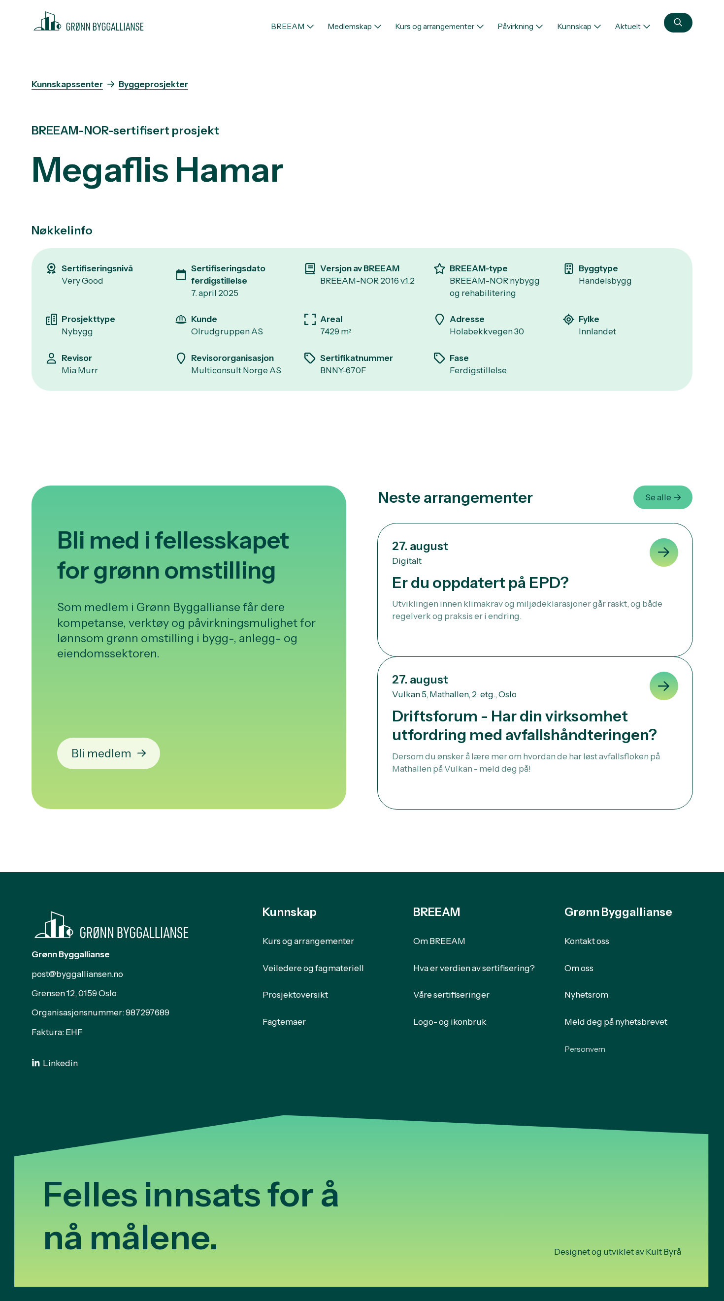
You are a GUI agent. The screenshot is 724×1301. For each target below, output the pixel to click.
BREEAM (287, 26)
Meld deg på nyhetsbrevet (615, 1021)
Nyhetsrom (586, 994)
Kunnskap (574, 26)
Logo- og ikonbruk (450, 1021)
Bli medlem (101, 753)
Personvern (584, 1049)
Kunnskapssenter (67, 84)
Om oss (578, 968)
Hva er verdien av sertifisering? (474, 968)
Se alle (658, 497)
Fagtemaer (284, 1021)
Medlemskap (350, 26)
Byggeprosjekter (153, 84)
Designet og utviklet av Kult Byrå (617, 1251)
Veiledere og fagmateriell (313, 968)
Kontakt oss (586, 941)
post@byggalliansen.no (77, 974)
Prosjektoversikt (295, 994)
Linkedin (60, 1063)
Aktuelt (628, 26)
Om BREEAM (439, 941)
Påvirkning (515, 26)
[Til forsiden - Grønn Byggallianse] (89, 19)
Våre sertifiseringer (451, 994)
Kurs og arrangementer (434, 26)
